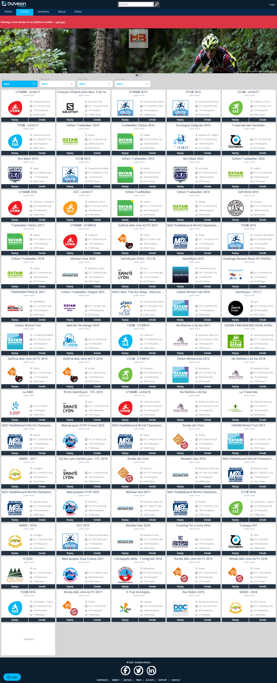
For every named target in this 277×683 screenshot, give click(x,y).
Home (8, 11)
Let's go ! (60, 22)
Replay (14, 119)
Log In (272, 4)
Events (25, 11)
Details (42, 119)
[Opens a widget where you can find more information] (12, 677)
